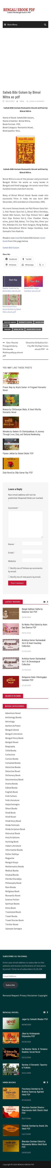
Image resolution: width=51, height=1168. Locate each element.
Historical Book (12, 833)
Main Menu (12, 24)
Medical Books (12, 870)
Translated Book (13, 912)
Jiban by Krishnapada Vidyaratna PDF (31, 1035)
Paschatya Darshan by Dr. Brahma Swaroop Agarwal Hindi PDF (33, 1092)
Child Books (10, 750)
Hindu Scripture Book (15, 829)
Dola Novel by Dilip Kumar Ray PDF (18, 472)
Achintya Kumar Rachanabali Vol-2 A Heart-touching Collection (33, 643)
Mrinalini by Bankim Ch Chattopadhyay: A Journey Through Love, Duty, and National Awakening (23, 433)
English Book (11, 792)
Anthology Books (13, 717)
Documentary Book (14, 779)
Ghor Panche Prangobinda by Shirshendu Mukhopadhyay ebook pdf (13, 349)
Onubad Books (12, 874)
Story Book (10, 907)
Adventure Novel (13, 713)
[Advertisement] (25, 59)
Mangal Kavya (11, 862)
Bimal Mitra (18, 329)
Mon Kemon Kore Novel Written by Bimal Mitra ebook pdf (12, 309)
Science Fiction (12, 899)
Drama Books (11, 783)
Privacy (23, 995)
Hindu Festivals (12, 825)
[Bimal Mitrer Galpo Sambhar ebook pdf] (33, 281)
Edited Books (11, 787)
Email (11, 552)
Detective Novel (12, 771)
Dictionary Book (12, 775)
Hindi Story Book (13, 821)
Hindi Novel (10, 816)
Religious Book (12, 891)
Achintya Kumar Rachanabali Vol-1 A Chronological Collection (33, 661)
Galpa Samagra (12, 804)
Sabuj (22, 101)
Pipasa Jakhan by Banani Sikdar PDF (18, 453)
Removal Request (11, 995)
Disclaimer (32, 995)
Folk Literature (12, 800)
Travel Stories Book (14, 920)
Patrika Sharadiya (13, 878)
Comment (13, 508)
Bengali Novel (11, 742)
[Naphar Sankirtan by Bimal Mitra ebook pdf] (12, 281)
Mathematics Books (14, 866)
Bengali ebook (12, 729)
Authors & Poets (13, 725)
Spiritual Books (12, 903)
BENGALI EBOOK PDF (26, 1164)
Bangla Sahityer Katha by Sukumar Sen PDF (32, 610)
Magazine (9, 858)
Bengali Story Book (14, 738)
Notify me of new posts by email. (25, 576)
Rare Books (10, 887)
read (17, 237)
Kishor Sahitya (12, 854)
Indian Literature (13, 845)
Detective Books (13, 767)
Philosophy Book (13, 883)
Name (11, 544)
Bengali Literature (13, 733)
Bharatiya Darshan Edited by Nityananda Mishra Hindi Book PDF (34, 1144)
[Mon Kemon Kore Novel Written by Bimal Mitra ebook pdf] (12, 299)
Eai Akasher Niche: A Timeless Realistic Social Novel (34, 1050)
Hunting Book (11, 841)
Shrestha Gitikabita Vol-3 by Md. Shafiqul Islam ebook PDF (37, 345)
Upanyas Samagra (13, 928)
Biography (10, 746)
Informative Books (14, 849)
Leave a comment (37, 101)
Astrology (10, 721)
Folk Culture (11, 796)
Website (12, 561)
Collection (10, 754)
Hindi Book (10, 812)
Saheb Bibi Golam (11, 247)
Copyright (42, 995)
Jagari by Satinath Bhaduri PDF (35, 1019)
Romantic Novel (25, 322)
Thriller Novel (11, 924)
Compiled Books (13, 762)
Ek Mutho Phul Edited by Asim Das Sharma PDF (34, 626)
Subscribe (10, 985)
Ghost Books (11, 808)
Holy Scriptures (12, 837)
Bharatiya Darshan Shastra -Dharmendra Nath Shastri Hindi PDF (35, 1110)
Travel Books (11, 916)
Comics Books (11, 758)
